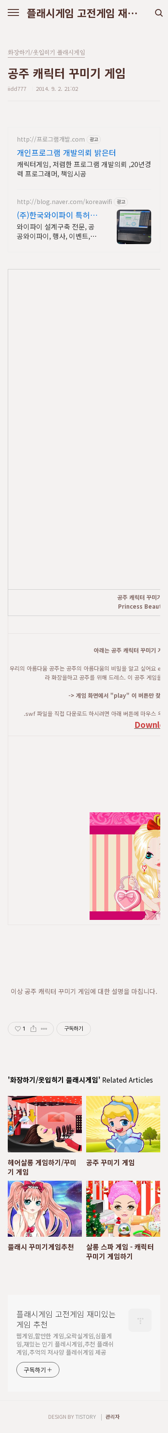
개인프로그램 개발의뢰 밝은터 (66, 152)
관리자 (113, 1416)
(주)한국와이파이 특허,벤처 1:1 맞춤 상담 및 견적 (58, 215)
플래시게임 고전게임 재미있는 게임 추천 (84, 12)
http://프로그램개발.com (51, 139)
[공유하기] (33, 1028)
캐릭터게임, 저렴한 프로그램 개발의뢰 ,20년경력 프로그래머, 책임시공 (84, 168)
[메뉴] (13, 13)
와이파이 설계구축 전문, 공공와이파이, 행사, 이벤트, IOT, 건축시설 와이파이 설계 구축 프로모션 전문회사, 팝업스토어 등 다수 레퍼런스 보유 (58, 231)
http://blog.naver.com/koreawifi (64, 201)
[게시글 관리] (44, 1028)
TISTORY (85, 1416)
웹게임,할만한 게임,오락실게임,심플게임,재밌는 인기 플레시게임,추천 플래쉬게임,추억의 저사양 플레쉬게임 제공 (65, 1343)
